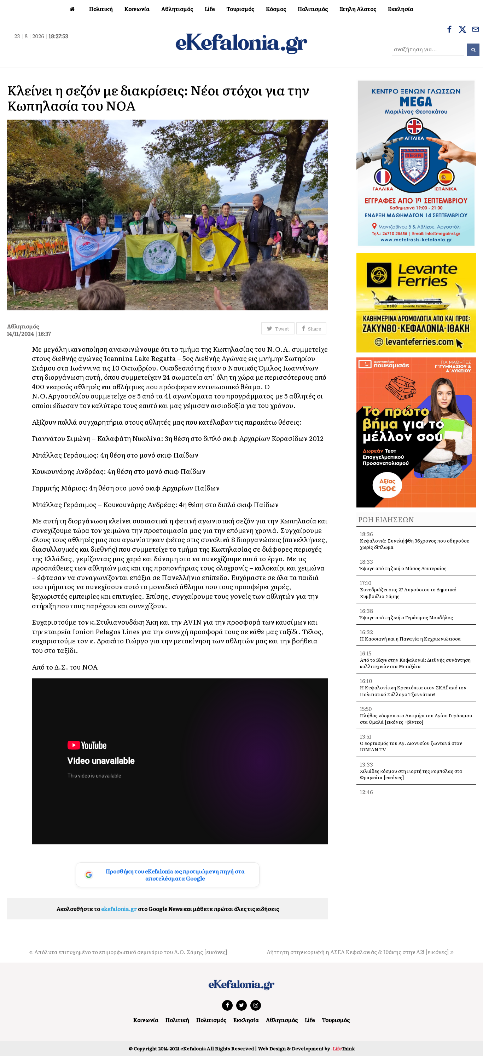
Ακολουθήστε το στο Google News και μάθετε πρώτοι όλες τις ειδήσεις (168, 909)
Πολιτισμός (211, 1020)
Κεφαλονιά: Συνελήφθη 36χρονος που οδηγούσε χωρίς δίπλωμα (414, 543)
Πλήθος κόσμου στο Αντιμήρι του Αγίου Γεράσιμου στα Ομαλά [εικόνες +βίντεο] (416, 718)
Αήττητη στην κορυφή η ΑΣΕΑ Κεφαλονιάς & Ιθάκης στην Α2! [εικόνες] (358, 952)
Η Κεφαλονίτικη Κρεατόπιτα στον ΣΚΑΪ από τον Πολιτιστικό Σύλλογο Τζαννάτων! (413, 690)
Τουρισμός (336, 1020)
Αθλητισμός (282, 1020)
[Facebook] (449, 30)
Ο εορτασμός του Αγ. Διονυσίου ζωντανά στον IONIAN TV (411, 746)
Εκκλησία (246, 1020)
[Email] (475, 30)
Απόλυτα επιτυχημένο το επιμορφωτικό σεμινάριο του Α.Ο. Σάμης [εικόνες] (130, 952)
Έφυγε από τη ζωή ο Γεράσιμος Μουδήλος (406, 617)
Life (310, 1020)
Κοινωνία (145, 1020)
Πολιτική (177, 1020)
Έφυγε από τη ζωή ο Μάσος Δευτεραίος (403, 568)
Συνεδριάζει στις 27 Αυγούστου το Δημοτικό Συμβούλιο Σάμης (408, 592)
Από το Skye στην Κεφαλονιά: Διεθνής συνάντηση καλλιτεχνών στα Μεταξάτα (415, 663)
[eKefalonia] (241, 43)
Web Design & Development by (306, 1048)
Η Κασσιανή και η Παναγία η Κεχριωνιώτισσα (410, 638)
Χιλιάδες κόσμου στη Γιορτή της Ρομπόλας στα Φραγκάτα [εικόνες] (411, 774)
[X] (462, 30)
